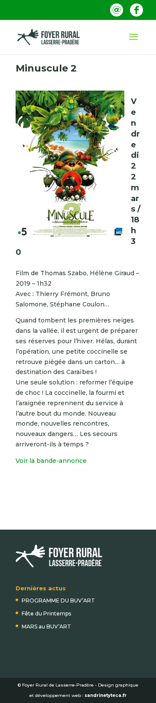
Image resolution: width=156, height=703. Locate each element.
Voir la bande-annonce (51, 461)
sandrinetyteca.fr (105, 695)
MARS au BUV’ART (46, 626)
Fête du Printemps (46, 613)
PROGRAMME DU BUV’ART (58, 600)
